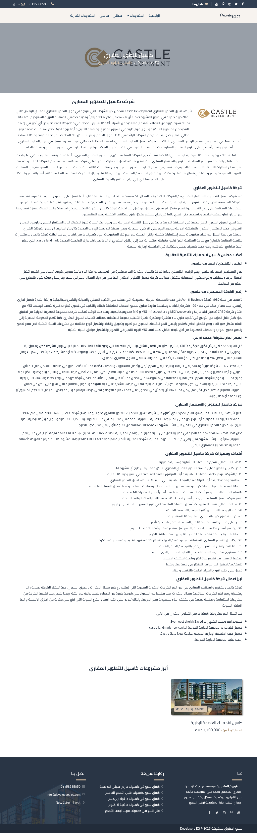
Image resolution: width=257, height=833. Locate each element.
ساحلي (104, 15)
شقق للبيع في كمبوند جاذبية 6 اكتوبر (134, 805)
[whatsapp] (254, 439)
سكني (117, 15)
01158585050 (71, 786)
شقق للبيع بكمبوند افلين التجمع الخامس (132, 792)
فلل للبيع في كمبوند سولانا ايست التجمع (132, 811)
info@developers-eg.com (64, 794)
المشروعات (137, 15)
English (197, 4)
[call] (254, 430)
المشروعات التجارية (83, 15)
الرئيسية (154, 15)
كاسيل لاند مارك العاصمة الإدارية (216, 722)
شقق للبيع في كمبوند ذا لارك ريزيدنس (134, 798)
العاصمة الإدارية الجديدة (190, 708)
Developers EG (190, 828)
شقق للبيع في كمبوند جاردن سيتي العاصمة (130, 786)
